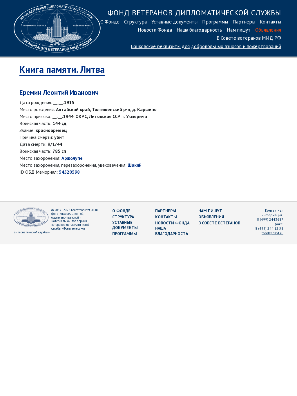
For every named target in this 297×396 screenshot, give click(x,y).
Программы (215, 22)
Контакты (270, 22)
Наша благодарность (199, 30)
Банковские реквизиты (206, 46)
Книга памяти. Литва (62, 69)
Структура (135, 22)
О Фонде (109, 22)
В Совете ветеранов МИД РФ (249, 38)
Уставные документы (174, 22)
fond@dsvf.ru (272, 233)
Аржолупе (72, 158)
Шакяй (135, 165)
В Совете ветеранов (219, 223)
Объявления (268, 30)
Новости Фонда (155, 30)
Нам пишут (239, 30)
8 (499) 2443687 (270, 219)
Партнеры (244, 22)
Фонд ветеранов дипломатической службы (194, 12)
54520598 (69, 172)
